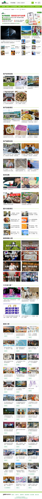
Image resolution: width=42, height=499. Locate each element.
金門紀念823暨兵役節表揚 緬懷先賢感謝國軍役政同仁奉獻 (9, 431)
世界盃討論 (37, 6)
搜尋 (24, 6)
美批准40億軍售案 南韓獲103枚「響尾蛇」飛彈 (33, 349)
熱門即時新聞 (8, 74)
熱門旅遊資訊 (8, 107)
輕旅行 (8, 6)
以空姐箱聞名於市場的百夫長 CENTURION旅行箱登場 (33, 403)
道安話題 (6, 175)
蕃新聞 (3, 6)
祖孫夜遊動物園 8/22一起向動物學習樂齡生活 (20, 376)
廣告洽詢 (37, 494)
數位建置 (32, 494)
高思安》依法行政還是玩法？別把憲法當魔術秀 (8, 390)
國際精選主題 (8, 238)
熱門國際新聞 (8, 141)
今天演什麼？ (8, 285)
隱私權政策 (27, 494)
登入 (36, 2)
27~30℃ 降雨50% (20, 9)
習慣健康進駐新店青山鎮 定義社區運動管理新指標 (33, 431)
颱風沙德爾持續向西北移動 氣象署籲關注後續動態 (20, 349)
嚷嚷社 (19, 6)
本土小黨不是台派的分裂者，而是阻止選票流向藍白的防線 (20, 458)
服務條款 (22, 494)
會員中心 (17, 494)
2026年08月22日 (6, 9)
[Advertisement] (21, 64)
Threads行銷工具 (30, 6)
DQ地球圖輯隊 (14, 6)
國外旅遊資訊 (8, 209)
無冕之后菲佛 (31, 388)
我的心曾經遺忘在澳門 (8, 333)
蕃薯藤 (5, 3)
